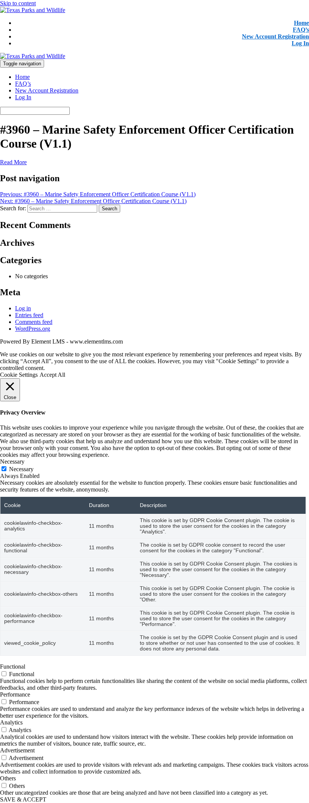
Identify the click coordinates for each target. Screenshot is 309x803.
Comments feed (33, 322)
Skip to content (18, 3)
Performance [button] (15, 694)
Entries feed (29, 315)
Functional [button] (12, 666)
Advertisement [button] (17, 750)
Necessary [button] (12, 461)
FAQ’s (301, 29)
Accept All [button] (52, 374)
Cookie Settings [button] (19, 374)
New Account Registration (275, 36)
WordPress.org (32, 328)
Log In (300, 43)
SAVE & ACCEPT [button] (23, 799)
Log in (23, 308)
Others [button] (8, 778)
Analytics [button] (11, 722)
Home (301, 23)
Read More (13, 162)
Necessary (21, 469)
